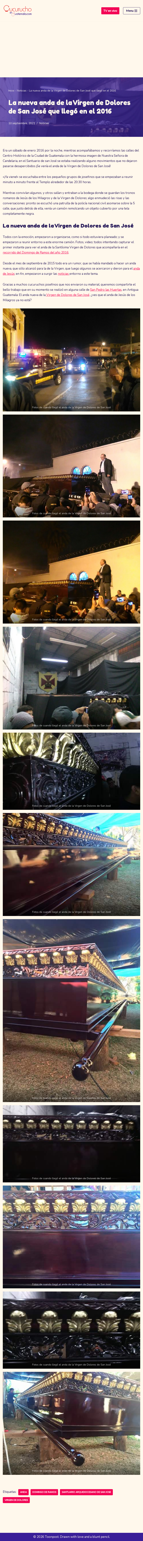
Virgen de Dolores (16, 1500)
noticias (63, 274)
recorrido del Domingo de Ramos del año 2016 (36, 252)
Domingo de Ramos (44, 1492)
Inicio (11, 90)
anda (23, 1492)
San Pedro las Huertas (106, 290)
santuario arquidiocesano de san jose (86, 1492)
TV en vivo (110, 11)
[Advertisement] (71, 49)
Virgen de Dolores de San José (67, 295)
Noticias (21, 90)
